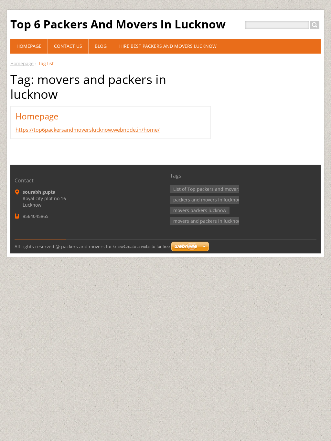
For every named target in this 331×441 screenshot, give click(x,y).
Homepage (22, 63)
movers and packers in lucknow (207, 221)
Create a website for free (147, 246)
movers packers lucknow (199, 210)
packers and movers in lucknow (207, 200)
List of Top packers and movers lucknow (216, 189)
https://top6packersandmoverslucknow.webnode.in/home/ (88, 129)
